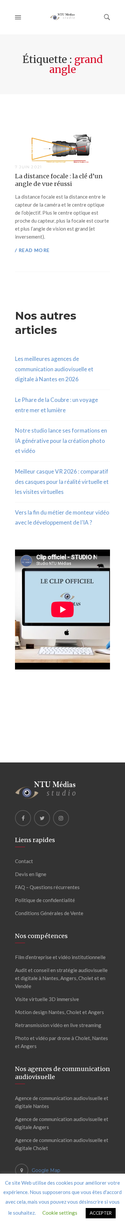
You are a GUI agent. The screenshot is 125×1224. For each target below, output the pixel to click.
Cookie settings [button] (59, 1213)
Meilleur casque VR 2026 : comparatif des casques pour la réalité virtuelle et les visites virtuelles (62, 481)
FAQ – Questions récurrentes (47, 887)
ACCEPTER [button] (101, 1213)
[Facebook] (23, 818)
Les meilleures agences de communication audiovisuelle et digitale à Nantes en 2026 (54, 369)
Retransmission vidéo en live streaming (58, 1025)
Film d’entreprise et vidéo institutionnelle (60, 957)
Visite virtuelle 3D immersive (47, 999)
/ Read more (32, 250)
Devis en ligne (30, 874)
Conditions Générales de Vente (49, 913)
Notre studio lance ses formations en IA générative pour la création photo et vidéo (61, 440)
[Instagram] (61, 818)
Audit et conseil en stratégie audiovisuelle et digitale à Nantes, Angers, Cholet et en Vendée (61, 978)
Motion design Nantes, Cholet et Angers (59, 1012)
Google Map (46, 1170)
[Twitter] (42, 818)
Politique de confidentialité (45, 900)
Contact (24, 861)
